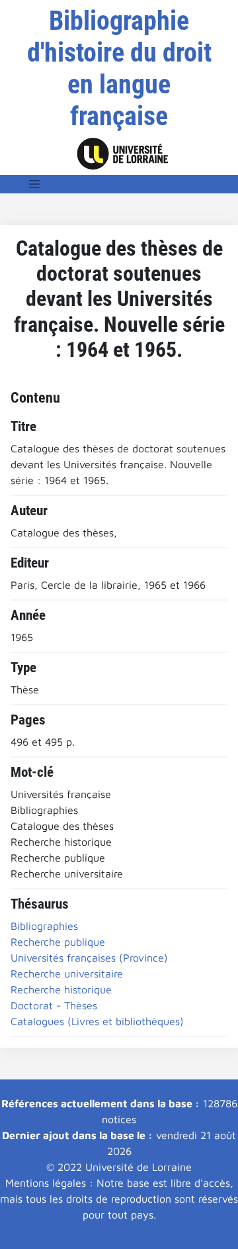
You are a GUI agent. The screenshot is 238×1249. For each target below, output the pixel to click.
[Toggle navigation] (34, 184)
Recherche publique (58, 942)
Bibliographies (44, 926)
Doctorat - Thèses (54, 1005)
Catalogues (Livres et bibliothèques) (97, 1021)
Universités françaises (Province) (89, 958)
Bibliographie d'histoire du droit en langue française (119, 68)
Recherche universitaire (67, 973)
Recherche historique (61, 989)
